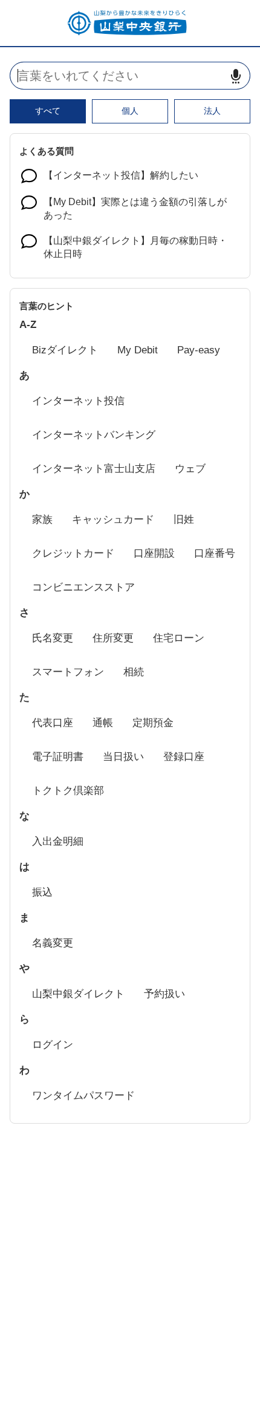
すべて (47, 111)
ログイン (52, 1044)
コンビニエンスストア (83, 587)
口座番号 (214, 553)
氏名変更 (52, 638)
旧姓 (184, 519)
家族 (42, 519)
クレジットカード (73, 553)
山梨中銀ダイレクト (78, 994)
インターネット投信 (78, 401)
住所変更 (113, 638)
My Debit (137, 350)
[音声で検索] (236, 76)
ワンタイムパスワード (83, 1095)
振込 (42, 892)
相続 (133, 672)
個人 (130, 111)
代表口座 (52, 723)
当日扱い (123, 756)
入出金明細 (57, 841)
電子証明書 (57, 756)
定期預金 (153, 723)
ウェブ (190, 468)
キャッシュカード (113, 519)
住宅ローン (178, 638)
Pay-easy (198, 350)
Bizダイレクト (65, 350)
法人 (212, 111)
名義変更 (52, 943)
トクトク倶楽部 (68, 790)
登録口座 (183, 756)
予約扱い (164, 994)
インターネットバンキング (93, 435)
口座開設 (154, 553)
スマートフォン (68, 672)
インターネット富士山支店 (93, 468)
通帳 (103, 723)
